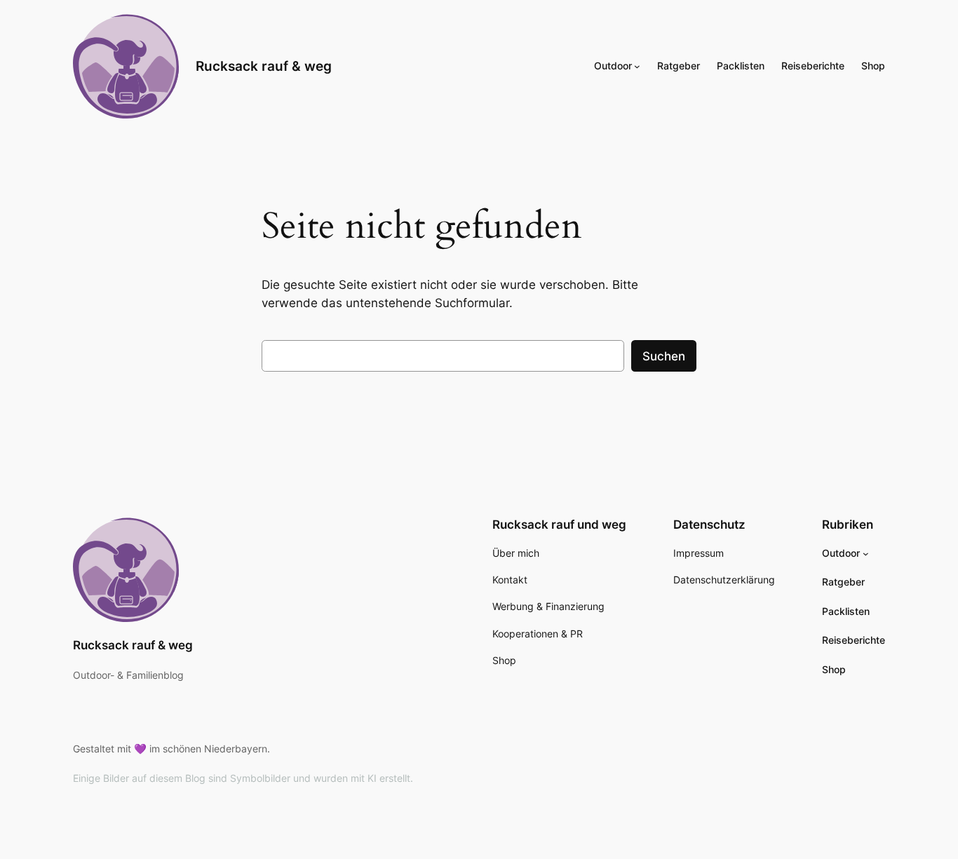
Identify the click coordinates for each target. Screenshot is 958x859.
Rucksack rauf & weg (264, 66)
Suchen (663, 356)
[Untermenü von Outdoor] (637, 66)
